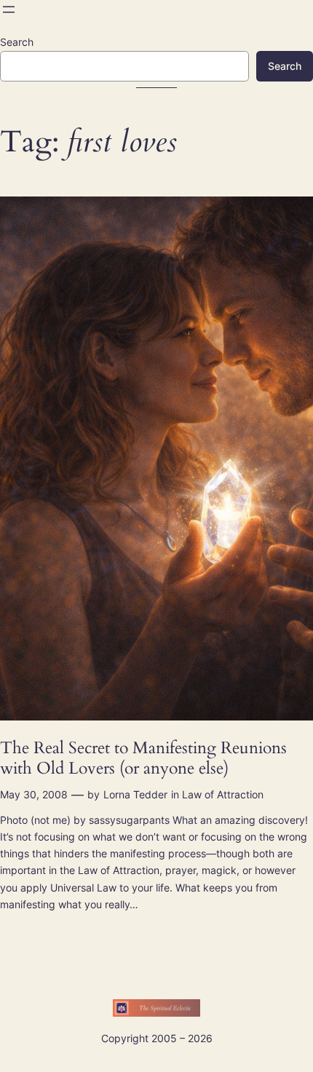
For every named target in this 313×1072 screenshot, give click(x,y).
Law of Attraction (223, 794)
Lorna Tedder (135, 794)
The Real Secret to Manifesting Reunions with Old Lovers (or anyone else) (143, 758)
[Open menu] (8, 9)
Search (16, 42)
